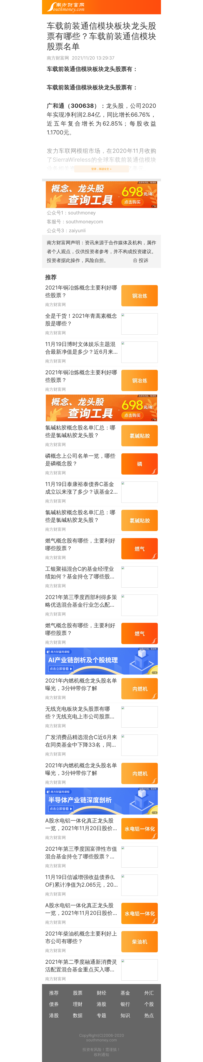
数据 (77, 1015)
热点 (149, 1015)
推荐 (54, 993)
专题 (101, 1015)
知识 (125, 1015)
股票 (77, 993)
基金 (125, 993)
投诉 (143, 260)
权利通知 (101, 1054)
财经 (101, 993)
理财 (77, 1004)
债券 (54, 1004)
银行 (125, 1004)
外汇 (149, 993)
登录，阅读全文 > (101, 168)
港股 (101, 1004)
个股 (149, 1004)
